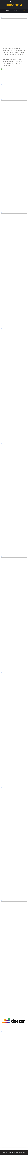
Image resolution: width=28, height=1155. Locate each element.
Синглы (15, 10)
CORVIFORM (14, 5)
